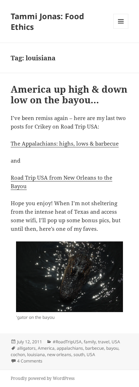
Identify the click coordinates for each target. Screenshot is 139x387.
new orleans (59, 354)
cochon (18, 354)
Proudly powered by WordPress (42, 378)
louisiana (36, 354)
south (78, 354)
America (46, 348)
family (90, 342)
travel (103, 342)
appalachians (70, 348)
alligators (26, 348)
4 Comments (29, 361)
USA (116, 342)
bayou (112, 348)
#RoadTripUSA (67, 342)
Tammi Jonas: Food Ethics (47, 21)
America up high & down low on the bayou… (69, 94)
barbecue (94, 348)
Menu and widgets (121, 28)
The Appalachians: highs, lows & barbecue (65, 143)
